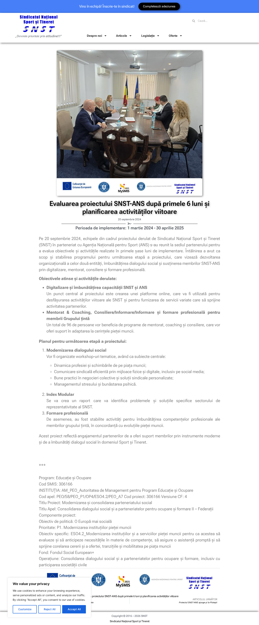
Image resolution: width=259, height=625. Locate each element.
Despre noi (94, 36)
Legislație (148, 36)
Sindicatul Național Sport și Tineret (129, 621)
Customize (24, 609)
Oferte (173, 36)
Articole (121, 36)
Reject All (49, 609)
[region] (49, 597)
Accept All (74, 609)
